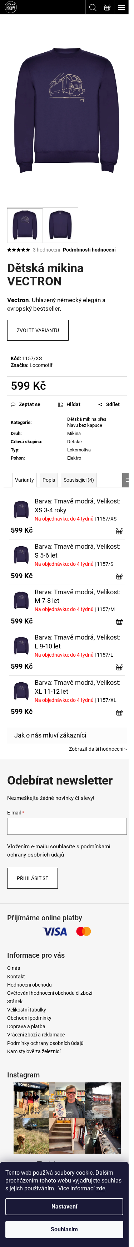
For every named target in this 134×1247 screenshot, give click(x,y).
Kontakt (16, 976)
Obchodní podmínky (29, 1018)
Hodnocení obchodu (29, 985)
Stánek (15, 1001)
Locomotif (41, 365)
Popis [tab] (49, 480)
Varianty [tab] (24, 480)
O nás (13, 968)
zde (100, 1188)
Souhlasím (64, 1229)
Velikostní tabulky (26, 1010)
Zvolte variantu (38, 330)
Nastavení (64, 1206)
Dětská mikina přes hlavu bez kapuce (86, 422)
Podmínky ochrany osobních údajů (45, 1043)
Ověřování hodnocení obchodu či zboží (49, 993)
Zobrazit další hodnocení (96, 749)
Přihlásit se (32, 878)
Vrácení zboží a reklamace (36, 1035)
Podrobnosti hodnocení (89, 250)
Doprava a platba (26, 1026)
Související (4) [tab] (79, 480)
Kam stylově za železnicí (33, 1051)
